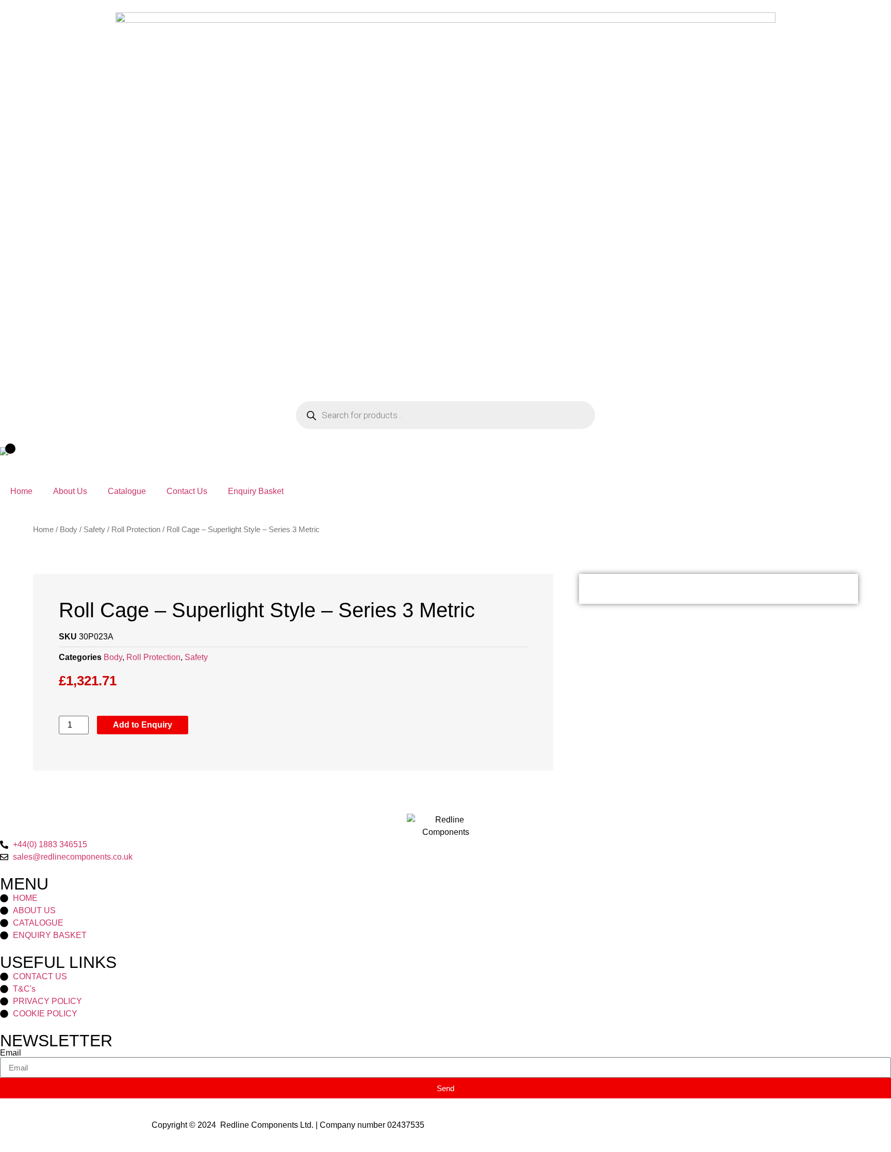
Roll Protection (135, 529)
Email (10, 1053)
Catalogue (127, 491)
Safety (94, 529)
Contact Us (187, 491)
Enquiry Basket (256, 491)
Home (21, 491)
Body (68, 529)
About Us (70, 491)
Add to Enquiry (142, 724)
